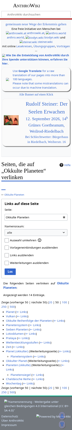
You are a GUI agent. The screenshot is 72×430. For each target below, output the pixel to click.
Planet (10, 312)
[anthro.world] (56, 33)
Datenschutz (9, 416)
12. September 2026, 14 (47, 119)
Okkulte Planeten (14, 194)
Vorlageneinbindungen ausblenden (34, 247)
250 (4, 306)
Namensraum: (14, 226)
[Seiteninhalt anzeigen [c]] (3, 187)
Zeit (8, 347)
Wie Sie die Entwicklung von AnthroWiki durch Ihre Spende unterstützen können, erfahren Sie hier (35, 59)
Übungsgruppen (44, 46)
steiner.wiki (45, 42)
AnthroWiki (26, 5)
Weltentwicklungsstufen (22, 342)
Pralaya (11, 338)
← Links (21, 312)
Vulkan (10, 316)
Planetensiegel (21, 375)
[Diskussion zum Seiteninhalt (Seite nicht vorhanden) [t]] (12, 187)
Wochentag (13, 383)
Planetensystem (17, 325)
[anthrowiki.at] (16, 33)
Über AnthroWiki (12, 420)
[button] (39, 240)
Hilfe (67, 165)
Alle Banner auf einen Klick (36, 94)
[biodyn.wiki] (35, 37)
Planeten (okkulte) (18, 365)
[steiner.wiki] (28, 42)
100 (64, 302)
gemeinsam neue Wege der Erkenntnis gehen (36, 24)
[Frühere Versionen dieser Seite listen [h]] (58, 187)
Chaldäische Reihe (18, 379)
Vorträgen (63, 46)
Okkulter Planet (16, 361)
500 (12, 306)
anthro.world (15, 37)
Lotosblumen (15, 333)
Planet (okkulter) (17, 351)
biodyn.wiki (51, 37)
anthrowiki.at (35, 33)
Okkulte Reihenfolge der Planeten (29, 320)
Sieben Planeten (17, 329)
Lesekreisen (24, 46)
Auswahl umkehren (23, 240)
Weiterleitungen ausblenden (29, 263)
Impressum (9, 425)
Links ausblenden (22, 255)
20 (50, 302)
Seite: (8, 209)
